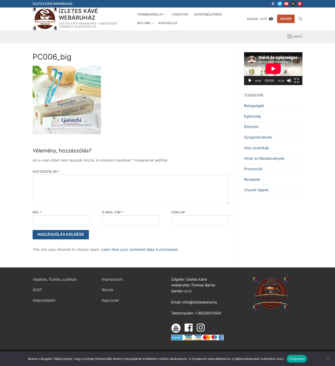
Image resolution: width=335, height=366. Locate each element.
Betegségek (254, 105)
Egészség (252, 116)
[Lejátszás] (250, 80)
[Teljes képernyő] (296, 80)
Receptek (252, 179)
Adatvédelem (44, 300)
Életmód (251, 126)
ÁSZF (37, 290)
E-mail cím (113, 212)
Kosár (286, 19)
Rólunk (107, 290)
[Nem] (328, 360)
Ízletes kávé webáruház (78, 14)
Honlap (178, 212)
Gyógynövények (258, 137)
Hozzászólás (46, 171)
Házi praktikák (256, 148)
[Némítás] (289, 80)
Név (37, 212)
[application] (273, 68)
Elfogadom (296, 359)
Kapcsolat (110, 300)
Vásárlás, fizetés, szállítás (55, 279)
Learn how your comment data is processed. (139, 249)
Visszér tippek (256, 190)
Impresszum (112, 279)
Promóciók (253, 169)
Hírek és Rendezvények (264, 158)
